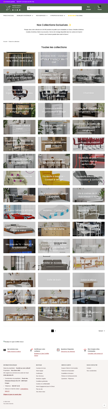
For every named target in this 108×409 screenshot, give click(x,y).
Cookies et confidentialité (43, 383)
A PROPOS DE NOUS (56, 15)
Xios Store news (40, 391)
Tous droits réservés (8, 403)
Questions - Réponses (67, 378)
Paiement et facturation (67, 370)
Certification (39, 373)
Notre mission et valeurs (14, 351)
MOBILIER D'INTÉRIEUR (24, 15)
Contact (89, 368)
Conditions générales (42, 381)
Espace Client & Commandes (69, 368)
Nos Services (40, 376)
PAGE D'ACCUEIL (8, 15)
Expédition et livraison (67, 373)
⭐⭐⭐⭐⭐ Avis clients (75, 15)
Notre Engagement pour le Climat (45, 386)
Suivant (101, 331)
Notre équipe (39, 370)
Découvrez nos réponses (68, 351)
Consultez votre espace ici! (95, 353)
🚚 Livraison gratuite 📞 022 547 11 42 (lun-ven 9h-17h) (18, 1)
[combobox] (54, 8)
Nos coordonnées (92, 370)
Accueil (5, 41)
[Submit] (29, 8)
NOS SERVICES (41, 15)
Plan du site (39, 389)
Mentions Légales (41, 378)
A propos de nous (41, 368)
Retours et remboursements (69, 376)
